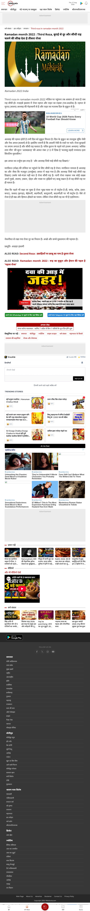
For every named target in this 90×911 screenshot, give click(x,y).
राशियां (8, 856)
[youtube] (48, 652)
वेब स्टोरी (9, 745)
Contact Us (58, 896)
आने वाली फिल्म (11, 765)
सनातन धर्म (9, 802)
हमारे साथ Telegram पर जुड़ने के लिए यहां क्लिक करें (66, 315)
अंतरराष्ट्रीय (9, 677)
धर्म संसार (12, 607)
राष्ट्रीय (8, 673)
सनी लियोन (9, 776)
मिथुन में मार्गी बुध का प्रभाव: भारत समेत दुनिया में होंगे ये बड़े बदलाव (46, 561)
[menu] (3, 3)
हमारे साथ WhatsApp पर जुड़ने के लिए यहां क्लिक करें (24, 315)
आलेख (8, 753)
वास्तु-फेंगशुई (10, 864)
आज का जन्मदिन (11, 849)
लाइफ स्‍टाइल (52, 333)
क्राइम (8, 716)
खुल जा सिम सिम (11, 761)
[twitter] (42, 652)
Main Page (20, 896)
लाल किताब (10, 860)
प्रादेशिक (9, 685)
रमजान (25, 28)
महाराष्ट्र (8, 700)
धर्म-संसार (8, 28)
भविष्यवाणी (10, 798)
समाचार (4, 9)
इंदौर (7, 681)
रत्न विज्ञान (9, 888)
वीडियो (11, 568)
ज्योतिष (66, 9)
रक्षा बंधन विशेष (46, 9)
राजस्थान (9, 704)
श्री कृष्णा (9, 806)
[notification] (86, 3)
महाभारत (9, 813)
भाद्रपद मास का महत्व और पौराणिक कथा (62, 624)
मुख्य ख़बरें (9, 669)
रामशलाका (9, 872)
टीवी (7, 780)
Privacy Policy (69, 896)
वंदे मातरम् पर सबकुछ (28, 9)
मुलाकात (9, 784)
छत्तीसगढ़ (9, 692)
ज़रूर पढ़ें (12, 544)
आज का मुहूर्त (10, 852)
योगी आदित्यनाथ (11, 661)
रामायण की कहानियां (13, 338)
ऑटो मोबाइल (10, 712)
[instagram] (53, 652)
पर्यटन (8, 757)
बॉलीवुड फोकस (11, 768)
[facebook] (37, 652)
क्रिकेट (57, 9)
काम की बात (10, 708)
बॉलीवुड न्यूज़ (10, 737)
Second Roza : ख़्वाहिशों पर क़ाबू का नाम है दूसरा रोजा (47, 253)
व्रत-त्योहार (17, 28)
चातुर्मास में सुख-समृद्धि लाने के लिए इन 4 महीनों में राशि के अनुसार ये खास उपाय (79, 561)
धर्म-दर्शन (9, 821)
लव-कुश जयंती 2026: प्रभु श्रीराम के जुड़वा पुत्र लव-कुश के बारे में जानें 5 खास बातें (79, 624)
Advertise (38, 896)
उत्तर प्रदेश (9, 665)
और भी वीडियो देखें (13, 572)
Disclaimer (48, 896)
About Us (29, 896)
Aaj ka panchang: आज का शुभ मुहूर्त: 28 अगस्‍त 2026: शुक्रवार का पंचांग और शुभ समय (45, 624)
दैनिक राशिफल (11, 845)
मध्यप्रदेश (9, 688)
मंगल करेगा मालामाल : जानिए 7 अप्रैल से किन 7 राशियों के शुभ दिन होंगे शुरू (45, 328)
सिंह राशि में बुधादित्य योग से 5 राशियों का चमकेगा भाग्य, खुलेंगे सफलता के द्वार (12, 624)
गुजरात (8, 696)
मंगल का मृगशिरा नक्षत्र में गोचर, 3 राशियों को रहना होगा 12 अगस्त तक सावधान (12, 561)
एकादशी (9, 794)
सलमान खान (10, 772)
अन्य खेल (9, 835)
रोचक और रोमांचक (30, 338)
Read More (24, 303)
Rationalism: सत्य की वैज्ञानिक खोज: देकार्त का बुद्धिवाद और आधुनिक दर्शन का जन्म (28, 561)
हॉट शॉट (9, 741)
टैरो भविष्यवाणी (11, 868)
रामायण (8, 809)
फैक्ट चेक (9, 720)
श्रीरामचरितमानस (78, 9)
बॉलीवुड (13, 9)
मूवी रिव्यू (9, 749)
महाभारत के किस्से (76, 333)
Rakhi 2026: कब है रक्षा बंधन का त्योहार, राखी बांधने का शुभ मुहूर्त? (62, 561)
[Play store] (81, 3)
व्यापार (8, 724)
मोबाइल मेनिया (11, 727)
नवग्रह (8, 884)
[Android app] (14, 637)
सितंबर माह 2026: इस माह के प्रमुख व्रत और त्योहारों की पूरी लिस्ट (28, 624)
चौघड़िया (9, 876)
